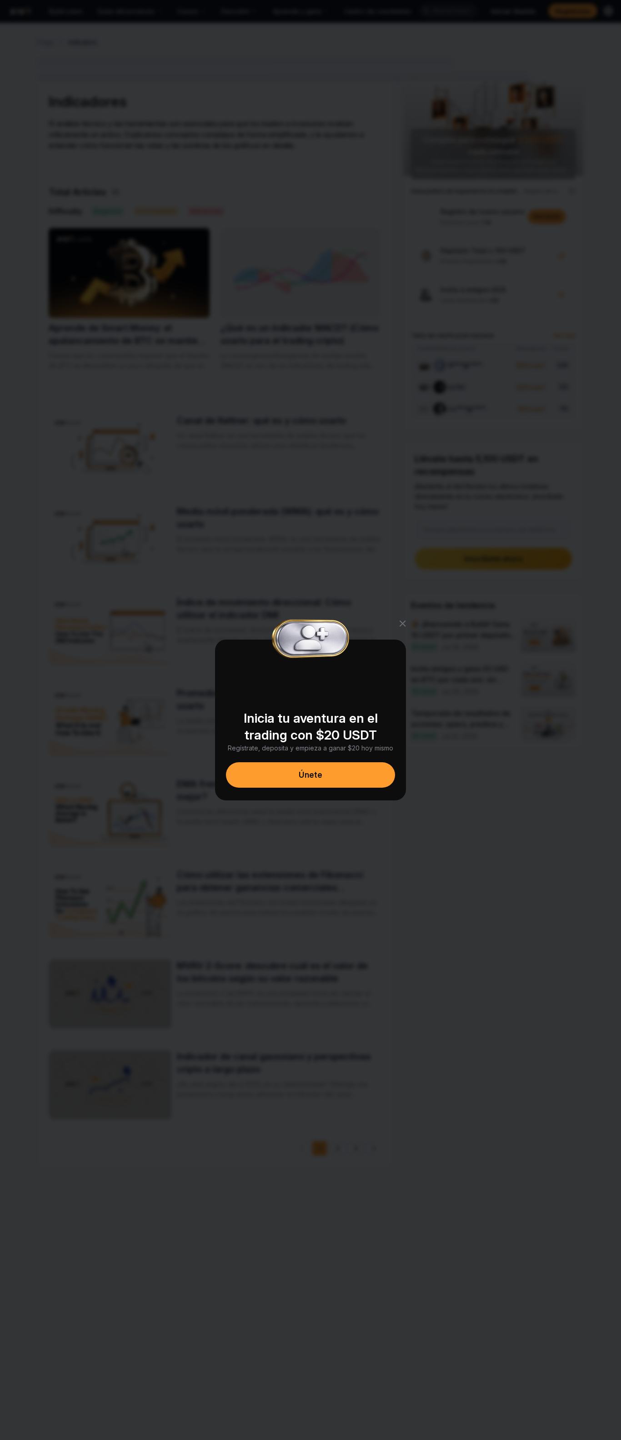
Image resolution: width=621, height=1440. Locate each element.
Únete (310, 775)
